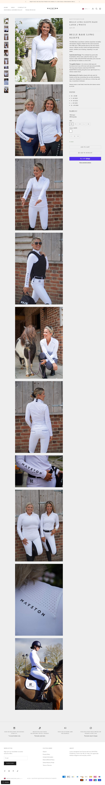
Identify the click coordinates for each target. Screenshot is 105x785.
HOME (6, 7)
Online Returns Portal (48, 762)
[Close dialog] (36, 737)
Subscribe (11, 778)
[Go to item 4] (6, 45)
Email (5, 770)
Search (45, 751)
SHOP (13, 7)
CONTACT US (22, 7)
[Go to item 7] (6, 67)
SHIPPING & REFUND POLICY (13, 10)
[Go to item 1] (6, 21)
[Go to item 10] (6, 89)
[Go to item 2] (6, 28)
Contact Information (48, 757)
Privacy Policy (46, 754)
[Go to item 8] (6, 73)
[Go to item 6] (6, 61)
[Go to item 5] (6, 53)
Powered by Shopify (51, 778)
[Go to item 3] (6, 37)
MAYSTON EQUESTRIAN (76, 19)
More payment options (85, 162)
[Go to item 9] (6, 81)
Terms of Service (47, 765)
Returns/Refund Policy (48, 760)
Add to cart (85, 147)
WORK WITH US (30, 10)
